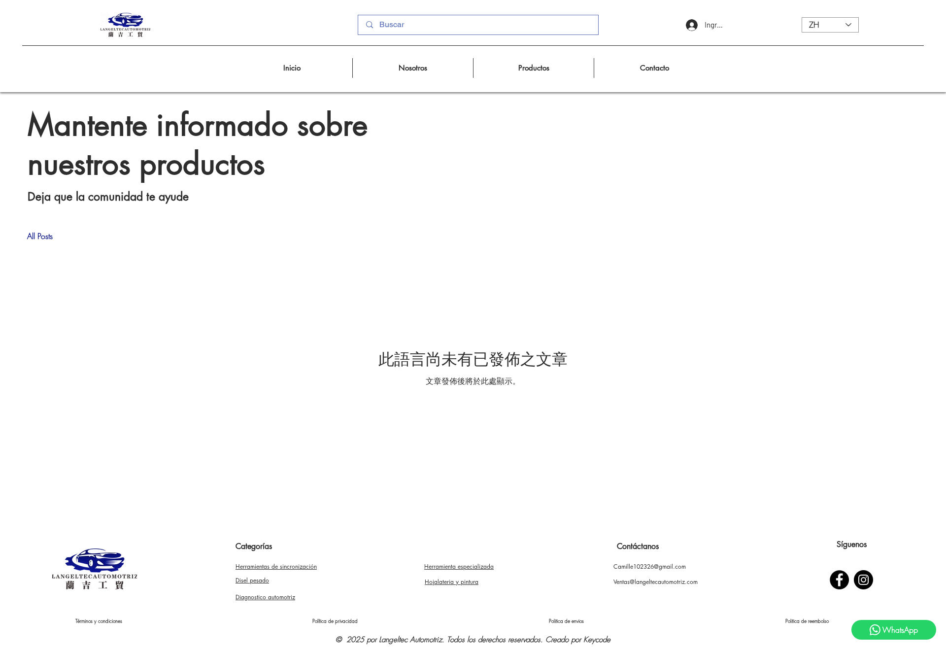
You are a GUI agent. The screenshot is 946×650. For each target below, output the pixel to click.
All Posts (40, 236)
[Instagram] (863, 579)
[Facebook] (839, 579)
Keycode (596, 640)
